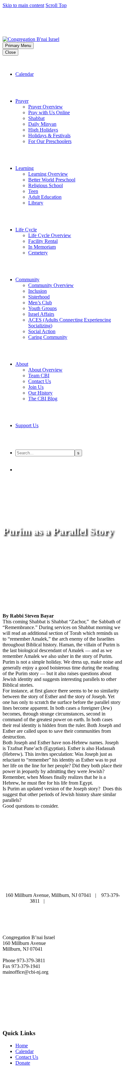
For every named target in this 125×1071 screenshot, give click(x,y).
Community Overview (51, 285)
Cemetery (38, 252)
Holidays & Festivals (49, 135)
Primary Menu (18, 45)
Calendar (24, 74)
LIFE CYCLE (82, 877)
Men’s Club (40, 302)
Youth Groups (42, 308)
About (21, 364)
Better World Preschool (51, 179)
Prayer (22, 101)
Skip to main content (23, 5)
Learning (24, 168)
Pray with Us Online (49, 112)
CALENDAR (58, 871)
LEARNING (42, 877)
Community (27, 279)
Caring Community (47, 337)
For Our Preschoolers (49, 141)
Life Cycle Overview (49, 235)
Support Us (26, 425)
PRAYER (94, 871)
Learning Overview (48, 174)
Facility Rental (43, 241)
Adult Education (45, 197)
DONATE (62, 882)
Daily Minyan (42, 124)
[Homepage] (51, 36)
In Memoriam (42, 247)
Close (10, 52)
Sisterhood (39, 297)
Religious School (45, 185)
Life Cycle (26, 229)
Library (35, 202)
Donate (22, 1063)
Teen (33, 191)
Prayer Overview (45, 106)
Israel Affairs (41, 314)
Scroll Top (56, 5)
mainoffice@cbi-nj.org (73, 901)
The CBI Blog (42, 398)
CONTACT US (100, 882)
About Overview (45, 369)
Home (21, 1045)
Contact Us (39, 381)
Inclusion (37, 291)
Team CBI (38, 375)
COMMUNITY (25, 882)
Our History (40, 393)
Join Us (36, 387)
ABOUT (22, 871)
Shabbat (36, 118)
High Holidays (43, 129)
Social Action (41, 331)
